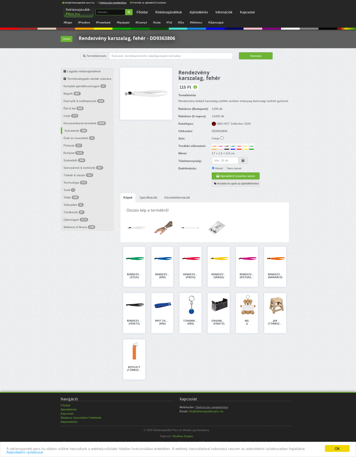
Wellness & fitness (78, 227)
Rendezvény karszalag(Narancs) (275, 276)
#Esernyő (141, 22)
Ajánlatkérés (199, 12)
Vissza (66, 38)
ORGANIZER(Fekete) (218, 322)
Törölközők (73, 212)
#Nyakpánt (123, 22)
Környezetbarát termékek (83, 123)
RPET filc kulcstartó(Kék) (162, 322)
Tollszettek (72, 204)
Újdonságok (75, 219)
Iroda (70, 115)
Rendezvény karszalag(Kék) (162, 276)
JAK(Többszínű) (275, 322)
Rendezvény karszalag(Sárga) (218, 276)
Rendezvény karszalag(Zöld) (134, 276)
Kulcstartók (75, 130)
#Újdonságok (216, 22)
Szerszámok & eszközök (82, 167)
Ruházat (72, 153)
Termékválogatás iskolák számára (88, 78)
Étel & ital (72, 108)
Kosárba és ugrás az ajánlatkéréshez (238, 183)
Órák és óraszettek (78, 138)
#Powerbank (103, 22)
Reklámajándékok (168, 12)
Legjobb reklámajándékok (83, 71)
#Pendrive (84, 22)
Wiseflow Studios (182, 436)
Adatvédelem (69, 421)
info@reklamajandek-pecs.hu (79, 2)
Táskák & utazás (77, 175)
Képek (127, 197)
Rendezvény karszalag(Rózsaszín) (247, 276)
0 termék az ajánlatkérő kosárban (149, 2)
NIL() (247, 322)
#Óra (181, 22)
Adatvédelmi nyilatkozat (24, 452)
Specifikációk (148, 197)
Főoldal (142, 12)
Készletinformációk (177, 197)
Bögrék (71, 93)
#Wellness (196, 22)
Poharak (72, 145)
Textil (68, 190)
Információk (223, 12)
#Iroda (156, 22)
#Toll (169, 22)
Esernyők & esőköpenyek (83, 101)
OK (337, 448)
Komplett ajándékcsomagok (84, 86)
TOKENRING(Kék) (190, 322)
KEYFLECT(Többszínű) (134, 368)
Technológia (74, 182)
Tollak (70, 197)
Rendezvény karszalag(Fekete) (134, 322)
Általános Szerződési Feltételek (81, 417)
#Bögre (68, 22)
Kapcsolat (247, 12)
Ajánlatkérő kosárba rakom (237, 176)
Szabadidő (73, 160)
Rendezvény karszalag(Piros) (190, 276)
